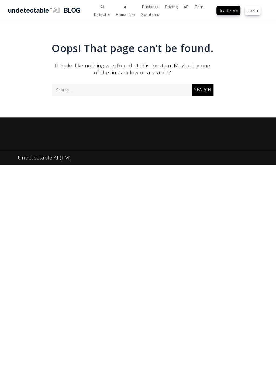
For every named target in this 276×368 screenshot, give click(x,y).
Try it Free (228, 10)
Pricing (171, 7)
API (187, 7)
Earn (199, 7)
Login (252, 10)
